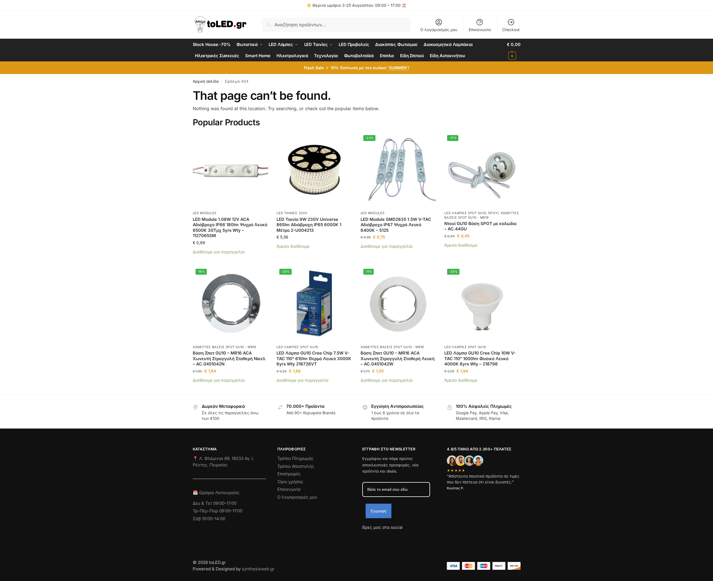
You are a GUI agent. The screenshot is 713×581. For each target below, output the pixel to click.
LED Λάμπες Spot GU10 (465, 213)
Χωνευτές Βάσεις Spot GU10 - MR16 (224, 347)
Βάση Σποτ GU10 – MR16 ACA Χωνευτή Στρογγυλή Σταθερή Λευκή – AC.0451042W (398, 358)
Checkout (511, 29)
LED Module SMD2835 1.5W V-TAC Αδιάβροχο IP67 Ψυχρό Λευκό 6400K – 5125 (396, 225)
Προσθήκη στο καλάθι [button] (230, 260)
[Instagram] (376, 537)
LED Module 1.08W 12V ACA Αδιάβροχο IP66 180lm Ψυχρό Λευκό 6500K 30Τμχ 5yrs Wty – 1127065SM (230, 228)
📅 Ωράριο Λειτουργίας (216, 492)
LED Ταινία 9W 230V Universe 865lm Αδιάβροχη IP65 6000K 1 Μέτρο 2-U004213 (309, 225)
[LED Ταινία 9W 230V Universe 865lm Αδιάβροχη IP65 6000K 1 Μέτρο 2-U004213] (314, 170)
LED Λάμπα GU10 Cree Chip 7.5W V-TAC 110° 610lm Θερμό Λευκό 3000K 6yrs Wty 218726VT (314, 358)
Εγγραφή (378, 511)
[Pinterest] (416, 537)
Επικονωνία (289, 489)
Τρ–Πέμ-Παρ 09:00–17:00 (217, 510)
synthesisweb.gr (258, 568)
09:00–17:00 (224, 503)
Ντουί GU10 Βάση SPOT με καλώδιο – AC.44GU (480, 226)
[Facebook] (364, 537)
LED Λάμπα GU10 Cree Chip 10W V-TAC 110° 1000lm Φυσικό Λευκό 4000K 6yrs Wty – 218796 (480, 358)
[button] (513, 50)
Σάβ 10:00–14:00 (209, 518)
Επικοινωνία (480, 29)
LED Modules (205, 213)
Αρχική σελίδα (206, 81)
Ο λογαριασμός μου (438, 29)
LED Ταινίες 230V (292, 213)
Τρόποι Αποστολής (295, 466)
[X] (396, 537)
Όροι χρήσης (290, 481)
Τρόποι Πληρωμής (295, 458)
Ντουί (493, 213)
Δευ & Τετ (203, 503)
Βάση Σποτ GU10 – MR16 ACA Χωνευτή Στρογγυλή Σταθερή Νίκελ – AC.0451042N (229, 358)
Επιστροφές (289, 473)
